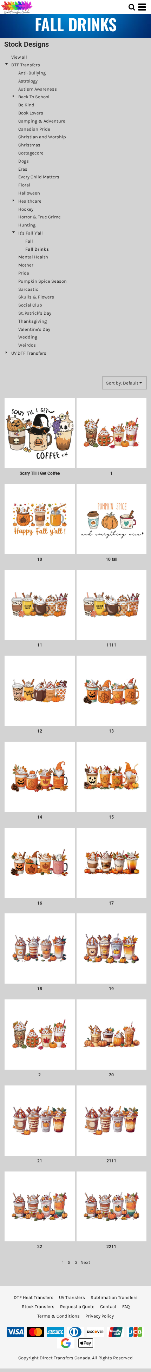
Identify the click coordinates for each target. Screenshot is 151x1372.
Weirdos (27, 345)
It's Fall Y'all (30, 233)
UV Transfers (72, 1297)
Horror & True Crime (39, 216)
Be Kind (26, 104)
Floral (24, 185)
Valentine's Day (34, 329)
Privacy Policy (99, 1316)
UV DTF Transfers (28, 353)
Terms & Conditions (58, 1316)
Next (85, 1262)
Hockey (25, 209)
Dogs (23, 161)
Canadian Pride (34, 129)
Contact (108, 1306)
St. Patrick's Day (34, 313)
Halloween (29, 193)
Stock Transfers (38, 1306)
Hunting (26, 225)
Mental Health (33, 257)
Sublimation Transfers (114, 1297)
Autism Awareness (37, 89)
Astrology (28, 81)
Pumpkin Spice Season (42, 281)
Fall (29, 241)
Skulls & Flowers (36, 297)
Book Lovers (30, 113)
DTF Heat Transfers (33, 1297)
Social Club (30, 305)
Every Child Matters (38, 176)
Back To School (34, 96)
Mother (25, 265)
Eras (22, 169)
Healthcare (29, 201)
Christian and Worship (42, 136)
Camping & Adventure (41, 121)
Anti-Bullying (32, 73)
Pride (23, 273)
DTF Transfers (25, 64)
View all (19, 57)
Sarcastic (28, 289)
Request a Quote (77, 1306)
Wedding (27, 337)
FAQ (126, 1306)
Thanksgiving (32, 321)
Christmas (29, 144)
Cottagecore (31, 153)
